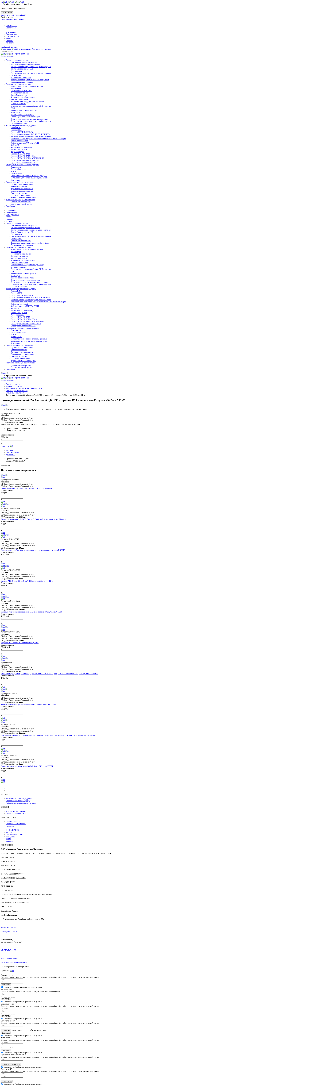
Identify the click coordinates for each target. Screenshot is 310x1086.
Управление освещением (21, 78)
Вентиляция (16, 88)
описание (10, 450)
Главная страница (13, 384)
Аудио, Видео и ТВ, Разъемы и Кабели (27, 86)
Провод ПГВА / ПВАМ (20, 154)
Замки (13, 171)
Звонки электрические (20, 93)
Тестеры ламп (16, 75)
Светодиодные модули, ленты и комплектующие (31, 73)
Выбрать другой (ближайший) (13, 15)
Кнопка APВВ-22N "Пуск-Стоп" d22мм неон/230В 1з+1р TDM (27, 581)
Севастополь (18, 19)
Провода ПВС (16, 130)
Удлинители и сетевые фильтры (24, 110)
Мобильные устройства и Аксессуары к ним (29, 178)
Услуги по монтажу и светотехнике (20, 200)
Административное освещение (23, 197)
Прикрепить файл (39, 1030)
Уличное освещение (19, 186)
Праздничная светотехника (22, 82)
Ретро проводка (17, 152)
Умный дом (15, 112)
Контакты (10, 43)
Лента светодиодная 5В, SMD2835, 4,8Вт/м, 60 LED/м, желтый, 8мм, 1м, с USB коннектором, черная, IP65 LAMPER (49, 674)
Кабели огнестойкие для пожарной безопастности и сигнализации (38, 139)
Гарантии (10, 826)
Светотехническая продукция (18, 60)
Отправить (6, 1033)
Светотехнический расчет (21, 204)
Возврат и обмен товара (16, 824)
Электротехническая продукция (19, 84)
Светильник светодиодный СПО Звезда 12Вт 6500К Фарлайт (26, 488)
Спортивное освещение (20, 195)
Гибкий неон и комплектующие (24, 62)
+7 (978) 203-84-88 (21, 54)
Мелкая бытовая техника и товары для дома (29, 176)
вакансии (10, 832)
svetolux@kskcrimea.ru (10, 958)
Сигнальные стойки (19, 123)
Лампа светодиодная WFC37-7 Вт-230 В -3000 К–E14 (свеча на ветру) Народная (34, 519)
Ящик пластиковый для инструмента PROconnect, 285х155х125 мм (28, 704)
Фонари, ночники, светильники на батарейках (30, 80)
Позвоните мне (7, 56)
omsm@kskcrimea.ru (9, 931)
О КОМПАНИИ (12, 830)
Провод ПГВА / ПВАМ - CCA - (24, 156)
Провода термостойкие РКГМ (23, 163)
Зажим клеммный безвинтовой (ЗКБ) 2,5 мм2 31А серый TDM (27, 766)
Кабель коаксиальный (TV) (22, 147)
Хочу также (6, 1050)
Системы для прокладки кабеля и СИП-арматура (31, 106)
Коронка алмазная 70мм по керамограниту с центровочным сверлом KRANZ (33, 550)
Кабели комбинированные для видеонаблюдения (31, 136)
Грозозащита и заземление (21, 91)
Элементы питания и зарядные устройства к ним (31, 121)
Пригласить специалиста (11, 1064)
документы (10, 455)
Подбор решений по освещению (19, 182)
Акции (9, 38)
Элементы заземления (15, 393)
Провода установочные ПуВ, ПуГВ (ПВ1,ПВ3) (30, 134)
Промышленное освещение (22, 184)
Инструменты (16, 173)
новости (9, 841)
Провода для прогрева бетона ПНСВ (26, 160)
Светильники (16, 71)
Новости (9, 41)
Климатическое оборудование (23, 97)
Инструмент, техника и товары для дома (22, 165)
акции (8, 839)
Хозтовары (15, 180)
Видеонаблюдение (18, 169)
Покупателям (11, 34)
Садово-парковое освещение (22, 191)
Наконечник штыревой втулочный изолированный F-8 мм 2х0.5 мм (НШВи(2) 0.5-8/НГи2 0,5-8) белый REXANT (48, 735)
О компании (11, 32)
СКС (13, 108)
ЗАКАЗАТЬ (6, 985)
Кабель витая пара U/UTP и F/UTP (25, 143)
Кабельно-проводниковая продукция (21, 125)
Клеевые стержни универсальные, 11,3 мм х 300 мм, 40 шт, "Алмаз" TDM (31, 612)
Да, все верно (7, 13)
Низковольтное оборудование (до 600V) (27, 101)
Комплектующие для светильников (25, 64)
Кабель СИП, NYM (19, 149)
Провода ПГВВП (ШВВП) (22, 132)
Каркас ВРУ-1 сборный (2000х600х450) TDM (20, 643)
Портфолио (10, 206)
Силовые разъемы (18, 104)
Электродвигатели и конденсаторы (25, 117)
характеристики (12, 452)
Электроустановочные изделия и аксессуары (29, 119)
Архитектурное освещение (22, 189)
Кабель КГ (15, 145)
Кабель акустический (19, 141)
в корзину (5, 446)
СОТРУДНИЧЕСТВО (15, 834)
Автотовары (16, 167)
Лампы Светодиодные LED (22, 69)
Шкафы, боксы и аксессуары (22, 115)
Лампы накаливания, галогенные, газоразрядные (31, 67)
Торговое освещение (19, 193)
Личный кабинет (10, 47)
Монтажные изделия (19, 99)
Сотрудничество (12, 36)
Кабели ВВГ (16, 128)
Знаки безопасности (19, 95)
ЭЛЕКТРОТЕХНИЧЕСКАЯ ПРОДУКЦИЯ (24, 388)
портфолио (10, 837)
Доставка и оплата (13, 821)
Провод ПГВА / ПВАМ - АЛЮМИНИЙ (27, 158)
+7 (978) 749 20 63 (8, 950)
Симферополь (6, 19)
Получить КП (7, 1081)
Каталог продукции (14, 386)
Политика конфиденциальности (14, 962)
